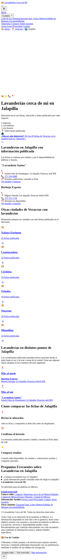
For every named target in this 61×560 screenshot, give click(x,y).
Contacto (15, 23)
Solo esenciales (23, 553)
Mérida (21, 21)
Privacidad (17, 26)
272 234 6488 (11, 176)
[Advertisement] (30, 62)
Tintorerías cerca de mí (33, 494)
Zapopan (23, 18)
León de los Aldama (10, 18)
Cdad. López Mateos (36, 18)
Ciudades (6, 16)
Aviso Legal (6, 26)
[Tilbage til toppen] (4, 556)
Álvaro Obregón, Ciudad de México (34, 497)
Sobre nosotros (26, 23)
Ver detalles (6, 181)
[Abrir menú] (2, 5)
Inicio (3, 12)
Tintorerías (6, 23)
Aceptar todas (8, 553)
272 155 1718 (11, 198)
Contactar (16, 181)
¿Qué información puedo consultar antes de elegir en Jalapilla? (31, 479)
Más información (39, 552)
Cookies (26, 26)
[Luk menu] (4, 8)
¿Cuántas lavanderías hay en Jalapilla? (21, 477)
